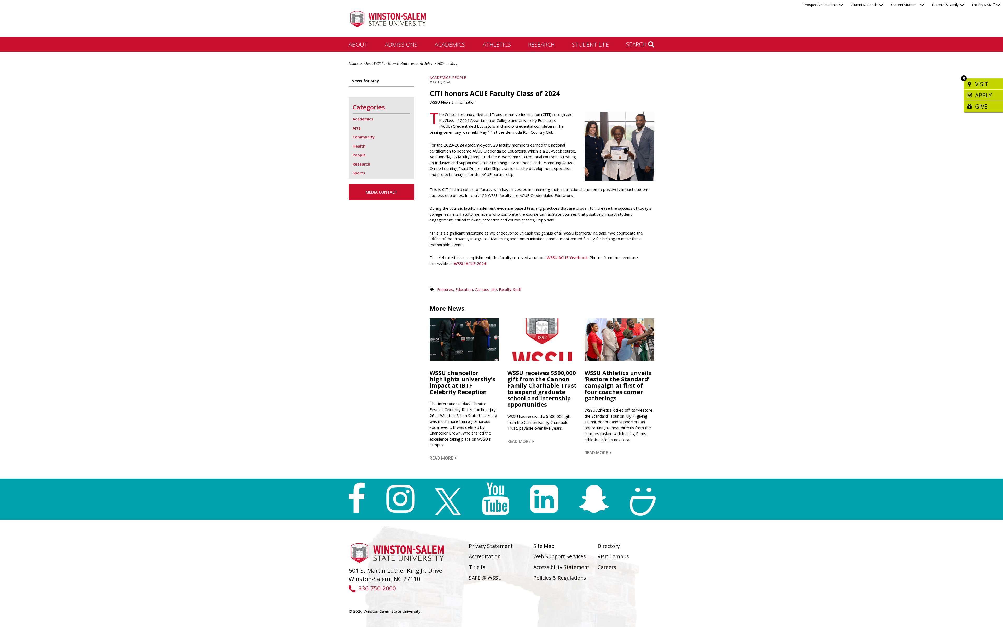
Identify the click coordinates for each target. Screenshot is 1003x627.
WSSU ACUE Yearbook (567, 257)
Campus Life (486, 289)
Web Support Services (559, 556)
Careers (607, 567)
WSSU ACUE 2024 (470, 263)
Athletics (497, 44)
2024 (441, 63)
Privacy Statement (491, 545)
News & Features (401, 63)
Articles (426, 63)
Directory (609, 545)
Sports (359, 172)
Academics (450, 44)
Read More (443, 458)
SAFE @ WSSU (485, 577)
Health (359, 146)
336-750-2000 (377, 588)
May (453, 63)
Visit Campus (613, 556)
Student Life (590, 44)
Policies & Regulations (559, 577)
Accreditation (485, 556)
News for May (365, 80)
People (459, 77)
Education (464, 289)
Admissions (401, 44)
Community (364, 136)
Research (541, 44)
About (358, 44)
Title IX (477, 567)
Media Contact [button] (381, 192)
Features (445, 289)
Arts (357, 128)
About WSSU (373, 63)
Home (353, 63)
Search (637, 44)
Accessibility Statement (561, 567)
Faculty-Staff (510, 289)
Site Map (544, 545)
